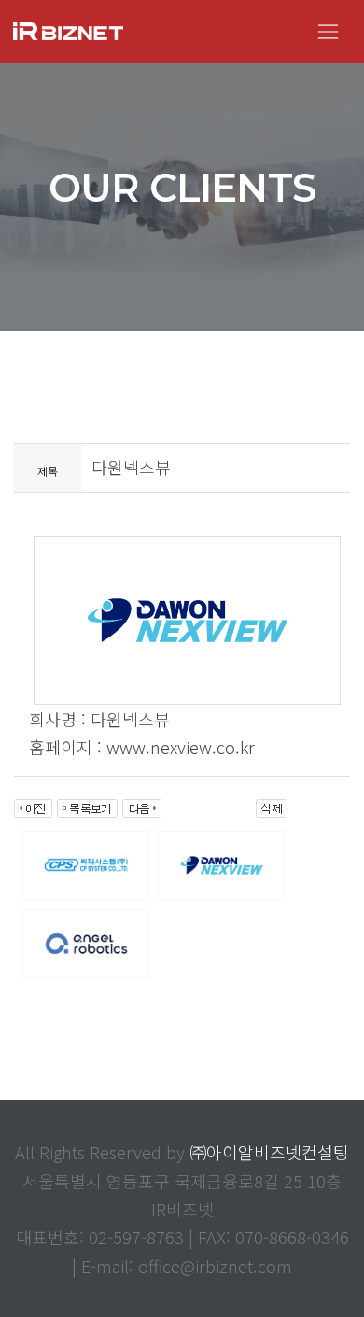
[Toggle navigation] (328, 31)
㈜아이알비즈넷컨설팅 (269, 1152)
